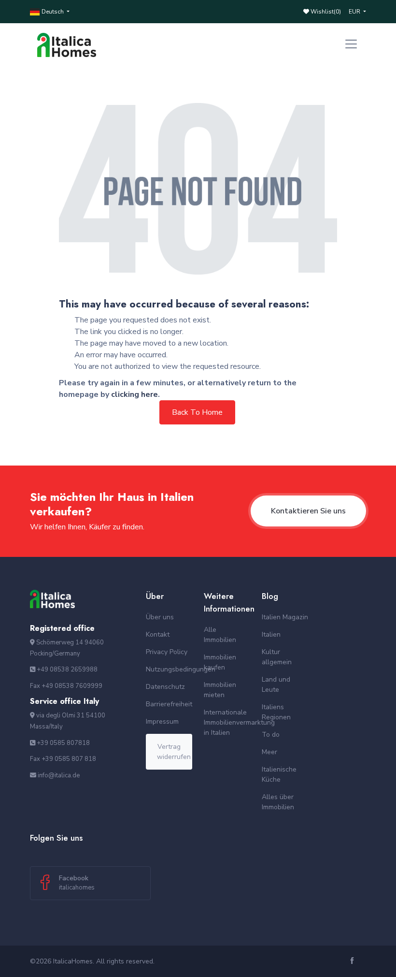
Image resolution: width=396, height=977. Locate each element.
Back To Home (197, 412)
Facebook (77, 883)
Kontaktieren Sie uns (308, 511)
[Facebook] (353, 961)
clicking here (134, 394)
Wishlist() (325, 11)
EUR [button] (355, 11)
